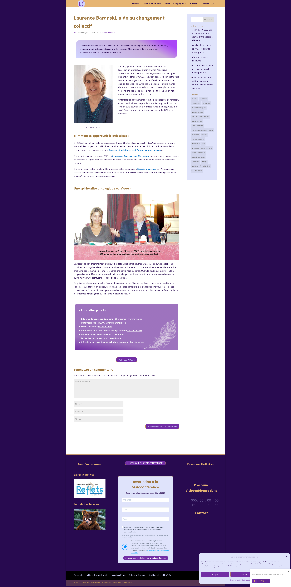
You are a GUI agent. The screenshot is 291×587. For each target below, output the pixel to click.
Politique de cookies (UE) (160, 575)
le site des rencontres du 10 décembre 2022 (102, 338)
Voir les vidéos (126, 359)
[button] (286, 557)
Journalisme (195, 135)
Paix (203, 144)
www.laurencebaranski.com (113, 322)
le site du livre (105, 326)
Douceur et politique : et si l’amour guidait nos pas (135, 150)
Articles (135, 4)
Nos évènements (152, 4)
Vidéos (167, 4)
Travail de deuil (205, 166)
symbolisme (195, 162)
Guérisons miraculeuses (199, 130)
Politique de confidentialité (97, 575)
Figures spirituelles (197, 126)
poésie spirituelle (206, 148)
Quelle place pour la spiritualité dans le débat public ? (202, 49)
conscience (206, 103)
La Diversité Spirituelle (91, 582)
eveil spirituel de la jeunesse (200, 117)
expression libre (197, 121)
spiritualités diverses (198, 157)
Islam (211, 130)
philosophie (195, 148)
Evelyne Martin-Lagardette (122, 582)
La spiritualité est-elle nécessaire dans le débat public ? (202, 69)
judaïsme (204, 135)
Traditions (195, 166)
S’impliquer (178, 4)
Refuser (244, 574)
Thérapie (204, 162)
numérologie (196, 144)
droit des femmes (197, 112)
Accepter (215, 574)
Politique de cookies (235, 580)
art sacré (194, 99)
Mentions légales (119, 575)
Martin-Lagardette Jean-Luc (88, 32)
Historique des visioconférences (145, 463)
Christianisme (196, 103)
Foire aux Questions (137, 575)
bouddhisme (203, 99)
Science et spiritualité (198, 153)
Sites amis (78, 575)
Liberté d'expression (198, 139)
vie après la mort (197, 171)
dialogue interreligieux (199, 108)
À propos (194, 4)
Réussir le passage (146, 169)
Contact (205, 4)
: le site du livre (134, 330)
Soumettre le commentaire (162, 426)
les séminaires (137, 342)
